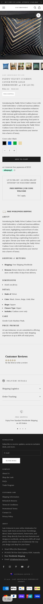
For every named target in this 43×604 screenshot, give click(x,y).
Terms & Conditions (10, 505)
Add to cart (21, 159)
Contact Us (6, 512)
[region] (21, 417)
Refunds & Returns (9, 501)
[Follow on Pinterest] (16, 567)
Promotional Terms (9, 509)
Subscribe (11, 461)
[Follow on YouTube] (22, 567)
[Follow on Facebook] (3, 567)
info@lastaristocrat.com (19, 559)
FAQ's (4, 481)
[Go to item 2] (13, 66)
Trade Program (8, 485)
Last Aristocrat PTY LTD (13, 75)
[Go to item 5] (36, 66)
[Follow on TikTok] (28, 567)
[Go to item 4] (28, 66)
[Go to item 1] (5, 66)
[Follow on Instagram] (10, 567)
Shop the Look (7, 477)
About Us (5, 473)
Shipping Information (10, 497)
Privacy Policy (7, 516)
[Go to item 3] (21, 66)
